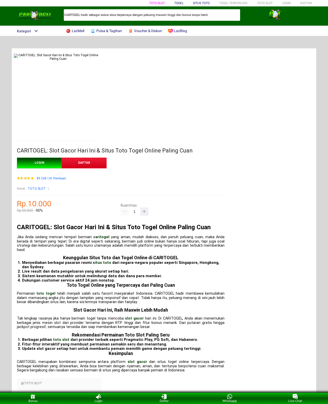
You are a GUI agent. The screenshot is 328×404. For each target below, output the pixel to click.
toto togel (45, 293)
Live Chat (295, 401)
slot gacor (134, 318)
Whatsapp (229, 401)
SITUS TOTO (201, 3)
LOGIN (286, 3)
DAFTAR (306, 3)
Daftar (164, 401)
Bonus (32, 401)
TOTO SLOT (157, 3)
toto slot (61, 339)
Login (98, 401)
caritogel (101, 237)
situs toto (102, 262)
